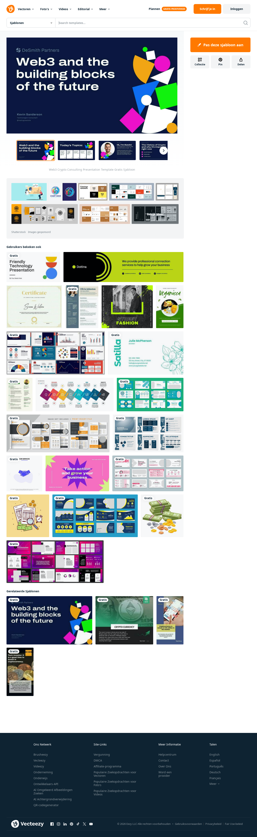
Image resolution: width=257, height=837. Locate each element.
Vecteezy (39, 760)
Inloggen (236, 9)
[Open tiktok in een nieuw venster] (78, 823)
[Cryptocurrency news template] (20, 672)
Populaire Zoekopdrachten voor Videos (115, 792)
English (214, 754)
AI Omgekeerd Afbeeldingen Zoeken (53, 791)
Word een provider (165, 774)
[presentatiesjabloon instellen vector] (56, 353)
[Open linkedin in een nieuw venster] (65, 823)
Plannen (154, 9)
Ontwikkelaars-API (46, 784)
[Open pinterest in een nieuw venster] (71, 823)
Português (216, 766)
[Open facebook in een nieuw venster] (52, 823)
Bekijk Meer (155, 214)
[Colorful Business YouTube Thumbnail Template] (77, 473)
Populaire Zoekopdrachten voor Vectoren (115, 774)
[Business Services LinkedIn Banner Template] (123, 267)
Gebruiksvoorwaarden (188, 824)
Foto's (44, 9)
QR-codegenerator (46, 805)
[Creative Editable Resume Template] (20, 394)
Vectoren (24, 9)
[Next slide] (161, 150)
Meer (102, 9)
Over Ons (164, 766)
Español (214, 760)
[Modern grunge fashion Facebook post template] (127, 306)
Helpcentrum (167, 754)
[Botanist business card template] (145, 353)
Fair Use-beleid (234, 824)
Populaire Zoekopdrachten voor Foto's (115, 783)
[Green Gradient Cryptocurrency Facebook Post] (124, 620)
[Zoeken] (245, 22)
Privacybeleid (213, 824)
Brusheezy (41, 754)
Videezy (39, 766)
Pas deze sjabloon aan (223, 44)
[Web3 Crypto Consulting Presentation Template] (49, 620)
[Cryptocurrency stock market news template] (169, 620)
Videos (63, 9)
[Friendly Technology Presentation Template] (33, 267)
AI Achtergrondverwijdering (53, 799)
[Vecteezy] (11, 9)
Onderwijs (41, 778)
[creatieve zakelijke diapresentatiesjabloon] (150, 394)
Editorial (84, 9)
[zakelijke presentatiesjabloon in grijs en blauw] (148, 433)
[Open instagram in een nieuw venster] (58, 823)
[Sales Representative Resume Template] (81, 306)
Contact (163, 760)
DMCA (98, 760)
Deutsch (215, 772)
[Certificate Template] (34, 306)
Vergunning (102, 754)
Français (215, 778)
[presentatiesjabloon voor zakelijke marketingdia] (95, 515)
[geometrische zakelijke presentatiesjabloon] (147, 473)
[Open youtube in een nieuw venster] (91, 823)
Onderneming (43, 772)
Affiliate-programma (107, 766)
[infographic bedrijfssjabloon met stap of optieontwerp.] (75, 394)
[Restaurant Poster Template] (169, 306)
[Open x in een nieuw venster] (84, 823)
